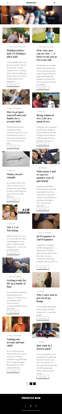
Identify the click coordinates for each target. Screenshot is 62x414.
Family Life (22, 46)
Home (5, 15)
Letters (52, 46)
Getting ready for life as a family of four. (16, 283)
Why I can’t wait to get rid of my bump (47, 298)
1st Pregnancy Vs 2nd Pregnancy (46, 238)
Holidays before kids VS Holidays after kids (16, 53)
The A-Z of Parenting (12, 229)
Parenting (18, 108)
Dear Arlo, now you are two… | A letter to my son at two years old (47, 55)
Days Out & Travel (14, 46)
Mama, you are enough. (15, 176)
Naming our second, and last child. (15, 342)
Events (40, 46)
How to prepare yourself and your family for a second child (16, 117)
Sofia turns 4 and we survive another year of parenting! (46, 176)
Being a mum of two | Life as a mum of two (45, 118)
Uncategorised (43, 167)
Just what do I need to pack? (44, 347)
